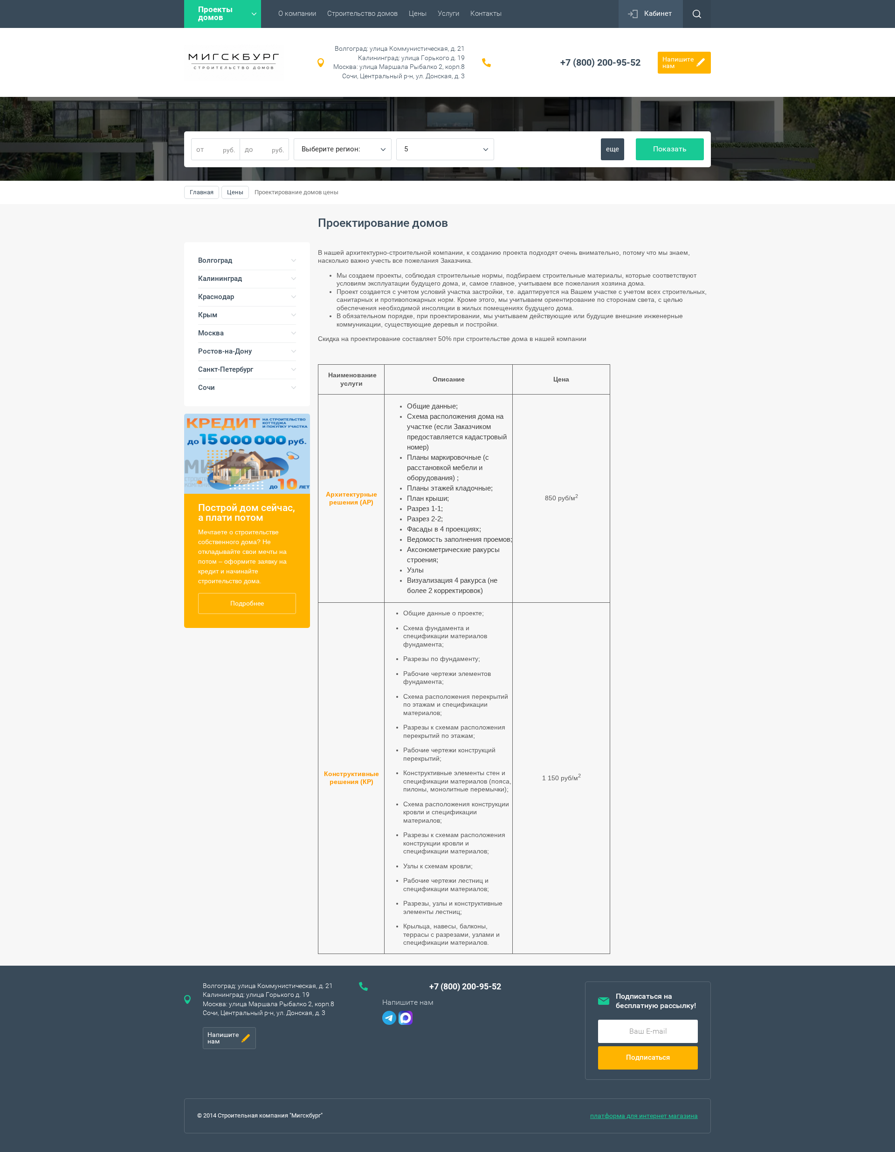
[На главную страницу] (234, 63)
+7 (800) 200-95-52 (600, 62)
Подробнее (247, 603)
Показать (670, 148)
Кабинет (658, 13)
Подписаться (648, 1057)
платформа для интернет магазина (644, 1115)
